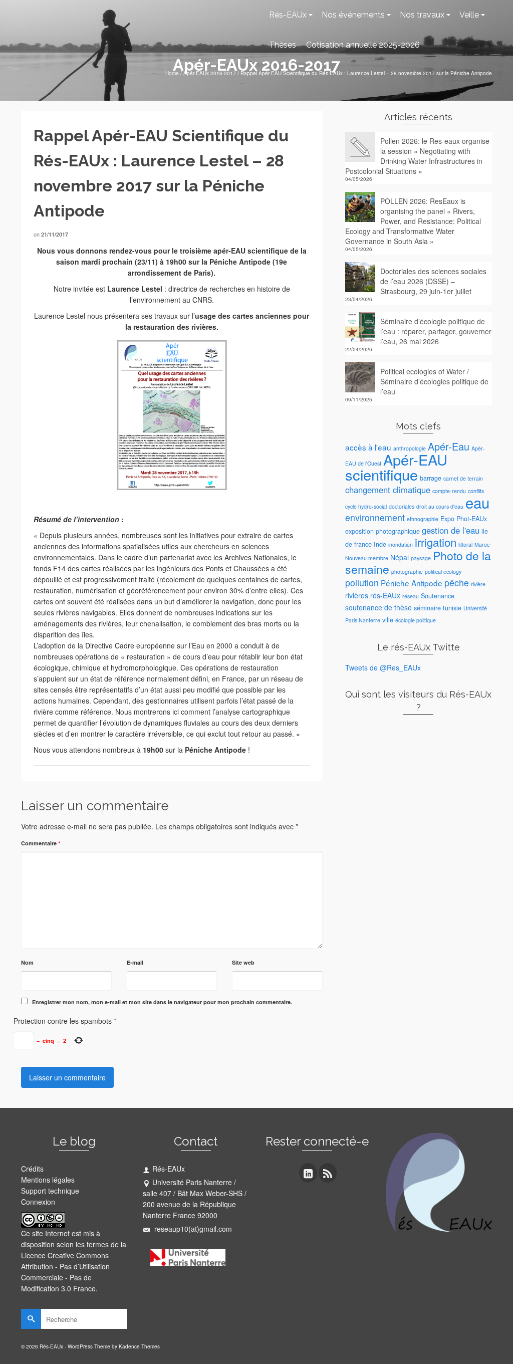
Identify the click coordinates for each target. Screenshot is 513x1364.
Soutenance (437, 595)
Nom (27, 962)
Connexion (38, 1202)
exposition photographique (382, 531)
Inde (380, 544)
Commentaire (40, 843)
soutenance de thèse (378, 607)
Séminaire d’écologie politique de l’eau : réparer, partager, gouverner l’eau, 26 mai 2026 (435, 331)
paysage (421, 558)
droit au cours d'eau (439, 506)
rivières (356, 595)
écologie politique (415, 620)
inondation (400, 544)
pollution (362, 582)
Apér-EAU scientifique (396, 467)
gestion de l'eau (450, 530)
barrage (430, 478)
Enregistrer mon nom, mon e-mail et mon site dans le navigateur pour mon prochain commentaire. (162, 1002)
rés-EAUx (385, 595)
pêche (456, 582)
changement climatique (387, 490)
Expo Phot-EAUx (463, 518)
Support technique (50, 1191)
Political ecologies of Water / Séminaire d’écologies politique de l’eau (434, 381)
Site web (243, 962)
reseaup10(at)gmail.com (192, 1229)
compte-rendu (449, 491)
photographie (407, 571)
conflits (476, 491)
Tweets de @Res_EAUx (383, 667)
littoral (465, 544)
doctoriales (401, 506)
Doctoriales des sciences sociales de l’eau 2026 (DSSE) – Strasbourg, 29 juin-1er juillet (433, 281)
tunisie (452, 607)
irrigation (435, 542)
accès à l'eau (368, 446)
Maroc (481, 544)
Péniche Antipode (411, 582)
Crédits (32, 1169)
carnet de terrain (463, 478)
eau (477, 502)
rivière (478, 584)
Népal (399, 557)
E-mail (135, 962)
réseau (410, 596)
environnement (375, 517)
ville (387, 619)
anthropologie (409, 448)
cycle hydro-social (366, 506)
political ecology (443, 571)
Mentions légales (48, 1180)
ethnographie (422, 519)
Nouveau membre (366, 558)
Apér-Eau (448, 446)
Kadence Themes (139, 1346)
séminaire (427, 607)
